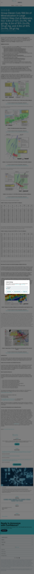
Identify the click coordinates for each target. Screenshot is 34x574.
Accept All (9, 291)
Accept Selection (17, 291)
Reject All (25, 291)
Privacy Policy (17, 284)
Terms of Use (23, 284)
